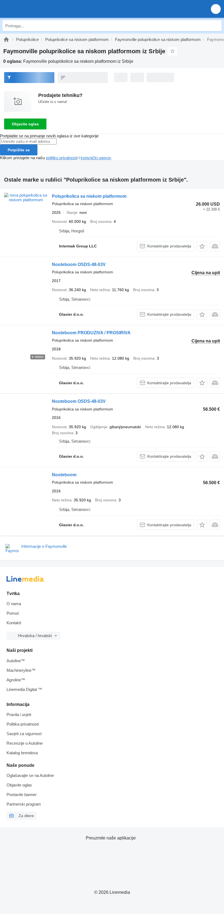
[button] (216, 9)
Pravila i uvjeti (19, 714)
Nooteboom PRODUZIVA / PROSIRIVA (91, 332)
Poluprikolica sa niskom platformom (89, 196)
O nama (14, 603)
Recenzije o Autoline (25, 743)
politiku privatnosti (62, 157)
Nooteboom (64, 474)
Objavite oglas (25, 124)
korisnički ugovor (96, 157)
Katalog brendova (22, 752)
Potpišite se (19, 150)
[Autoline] (6, 39)
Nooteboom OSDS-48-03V (79, 264)
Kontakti (14, 622)
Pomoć (13, 613)
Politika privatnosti (23, 724)
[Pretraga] (216, 25)
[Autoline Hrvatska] (35, 9)
